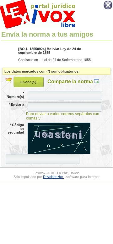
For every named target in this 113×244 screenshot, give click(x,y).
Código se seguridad (16, 128)
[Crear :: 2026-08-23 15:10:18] (9, 81)
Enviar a (16, 104)
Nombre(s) (15, 95)
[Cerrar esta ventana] (108, 9)
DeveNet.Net (53, 177)
